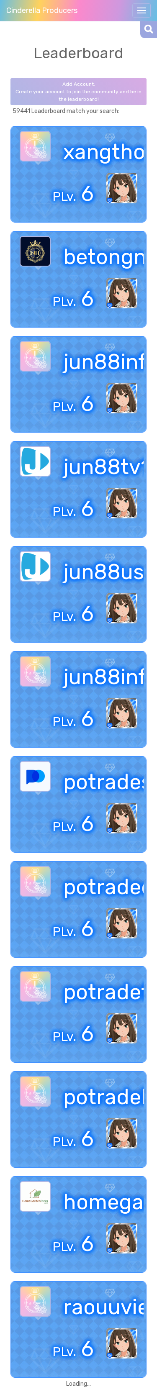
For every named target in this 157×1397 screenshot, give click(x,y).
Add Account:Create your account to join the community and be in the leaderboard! (78, 91)
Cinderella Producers (41, 10)
